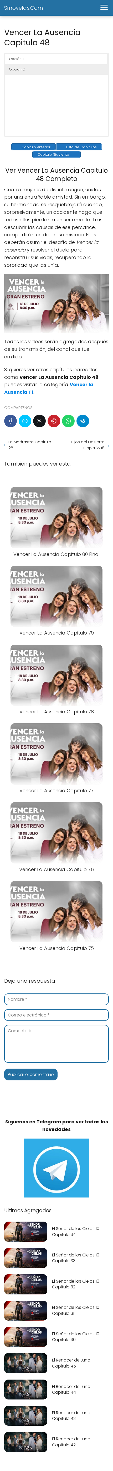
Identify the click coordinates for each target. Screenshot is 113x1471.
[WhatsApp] (68, 421)
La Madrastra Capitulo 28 (29, 445)
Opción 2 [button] (17, 69)
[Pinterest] (54, 421)
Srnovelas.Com (23, 8)
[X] (39, 421)
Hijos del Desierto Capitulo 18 (88, 445)
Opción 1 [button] (16, 58)
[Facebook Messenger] (25, 421)
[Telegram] (82, 421)
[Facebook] (10, 421)
